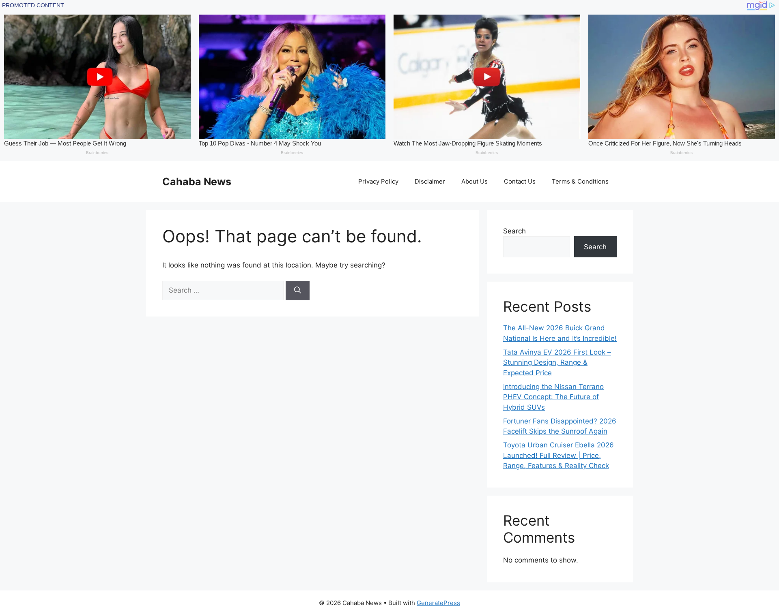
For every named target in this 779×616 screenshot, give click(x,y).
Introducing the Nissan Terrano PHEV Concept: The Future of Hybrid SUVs (553, 397)
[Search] (298, 290)
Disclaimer (430, 181)
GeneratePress (438, 603)
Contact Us (520, 181)
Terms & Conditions (580, 181)
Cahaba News (196, 181)
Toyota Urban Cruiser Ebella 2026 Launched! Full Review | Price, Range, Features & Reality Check (558, 455)
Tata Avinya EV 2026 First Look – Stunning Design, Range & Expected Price (557, 362)
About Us (474, 181)
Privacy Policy (378, 181)
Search (514, 231)
